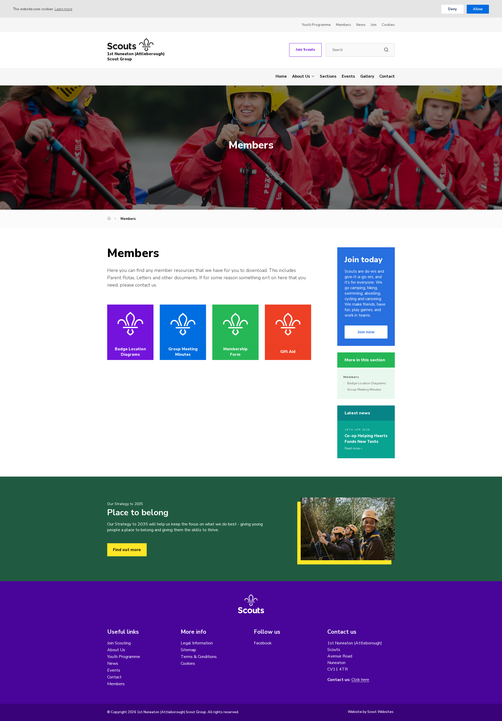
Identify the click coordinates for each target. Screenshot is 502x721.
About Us (301, 76)
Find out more (127, 550)
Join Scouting (119, 643)
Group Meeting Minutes (364, 389)
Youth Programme (316, 24)
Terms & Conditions (199, 657)
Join (373, 24)
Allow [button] (478, 9)
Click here (360, 680)
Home (281, 76)
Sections (328, 76)
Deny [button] (452, 9)
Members (343, 24)
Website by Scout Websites (370, 711)
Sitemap (188, 650)
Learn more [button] (63, 9)
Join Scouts (305, 49)
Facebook (263, 643)
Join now (366, 332)
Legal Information (197, 643)
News (361, 24)
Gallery (367, 76)
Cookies (388, 24)
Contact (387, 76)
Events (348, 76)
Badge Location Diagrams (366, 383)
